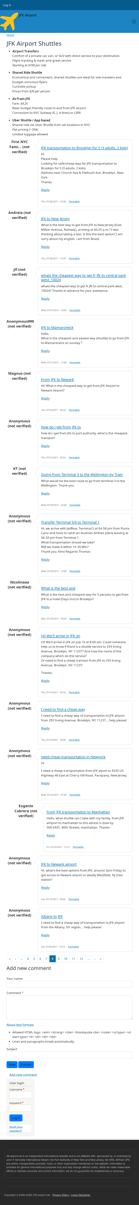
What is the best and (58, 588)
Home (10, 35)
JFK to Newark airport (59, 864)
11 (73, 959)
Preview (26, 1065)
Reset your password (16, 1128)
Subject (12, 1049)
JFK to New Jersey (55, 218)
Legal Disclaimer (80, 1195)
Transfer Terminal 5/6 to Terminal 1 (70, 522)
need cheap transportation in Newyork (73, 756)
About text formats (20, 1025)
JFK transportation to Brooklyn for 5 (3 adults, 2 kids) (84, 147)
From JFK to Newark (57, 379)
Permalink (74, 201)
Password (15, 1103)
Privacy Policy (60, 1195)
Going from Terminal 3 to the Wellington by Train (82, 474)
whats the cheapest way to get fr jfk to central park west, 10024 (83, 277)
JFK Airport (27, 15)
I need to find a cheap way (63, 709)
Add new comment (23, 1075)
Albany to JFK (52, 916)
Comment (14, 993)
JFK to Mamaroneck (57, 327)
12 (81, 959)
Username (15, 1089)
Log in (7, 5)
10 (65, 959)
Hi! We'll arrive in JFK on (60, 635)
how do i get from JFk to (61, 427)
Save (12, 1065)
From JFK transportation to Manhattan (78, 812)
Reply (45, 190)
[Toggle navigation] (134, 21)
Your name (14, 978)
